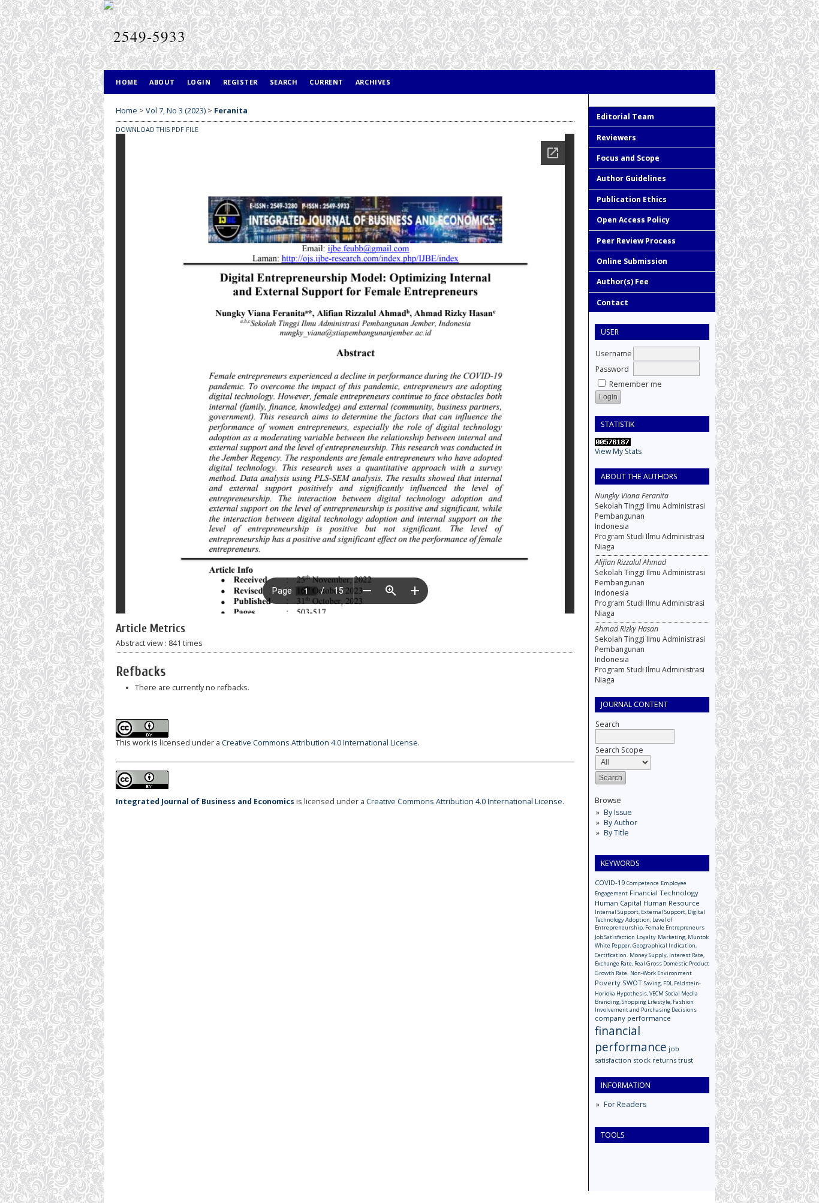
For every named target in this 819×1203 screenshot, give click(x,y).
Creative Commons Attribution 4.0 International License (320, 743)
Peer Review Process (636, 241)
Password (612, 369)
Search (283, 81)
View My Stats (618, 451)
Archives (373, 81)
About (162, 81)
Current (326, 81)
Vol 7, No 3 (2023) (176, 111)
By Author (620, 822)
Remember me (635, 384)
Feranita (231, 111)
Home (126, 81)
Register (240, 81)
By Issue (618, 812)
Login (199, 81)
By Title (616, 833)
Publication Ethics (632, 199)
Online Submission (632, 261)
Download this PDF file (157, 129)
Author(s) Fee (623, 281)
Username (613, 353)
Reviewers (616, 138)
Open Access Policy (633, 220)
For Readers (625, 1104)
